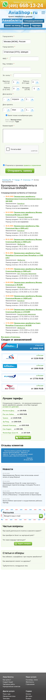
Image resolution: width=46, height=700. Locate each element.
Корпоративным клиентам (11, 686)
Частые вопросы (13, 526)
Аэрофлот (21, 203)
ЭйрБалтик (21, 244)
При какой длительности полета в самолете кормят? (22, 531)
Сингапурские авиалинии (26, 314)
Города (17, 180)
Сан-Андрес (7, 429)
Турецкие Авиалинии (24, 217)
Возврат (28, 698)
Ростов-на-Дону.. (9, 410)
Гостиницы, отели (32, 680)
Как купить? (7, 680)
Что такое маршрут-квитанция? (14, 540)
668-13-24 (26, 5)
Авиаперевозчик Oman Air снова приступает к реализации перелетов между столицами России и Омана (21, 485)
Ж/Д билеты (30, 682)
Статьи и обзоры (13, 553)
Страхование (30, 684)
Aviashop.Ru (6, 180)
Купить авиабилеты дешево (20, 16)
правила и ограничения (32, 165)
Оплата (28, 694)
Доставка (29, 696)
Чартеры (36, 25)
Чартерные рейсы (9, 684)
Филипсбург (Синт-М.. (11, 433)
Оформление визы (9, 696)
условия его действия (11, 407)
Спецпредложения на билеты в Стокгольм (18, 193)
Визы (26, 25)
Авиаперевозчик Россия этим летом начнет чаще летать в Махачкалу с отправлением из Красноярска (22, 494)
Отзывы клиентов (12, 445)
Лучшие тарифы (13, 398)
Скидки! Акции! (8, 682)
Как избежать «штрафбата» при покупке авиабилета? (22, 557)
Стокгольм (26, 180)
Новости (8, 469)
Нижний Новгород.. (10, 425)
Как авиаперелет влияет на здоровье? (17, 561)
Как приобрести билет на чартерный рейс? (18, 535)
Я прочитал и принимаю (23, 165)
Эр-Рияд (6, 422)
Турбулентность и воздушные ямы (15, 566)
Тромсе (5, 418)
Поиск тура (6, 694)
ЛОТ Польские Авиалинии (26, 273)
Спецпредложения (33, 21)
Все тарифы (24, 437)
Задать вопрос (24, 544)
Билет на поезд (13, 25)
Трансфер (6, 698)
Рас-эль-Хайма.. (9, 414)
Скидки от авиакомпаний (16, 339)
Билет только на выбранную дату (20, 115)
